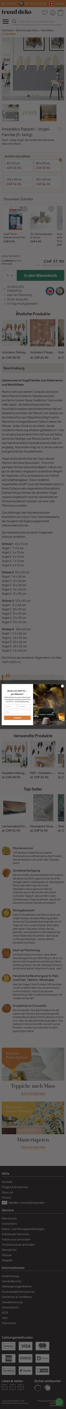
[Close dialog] (62, 686)
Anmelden (17, 718)
